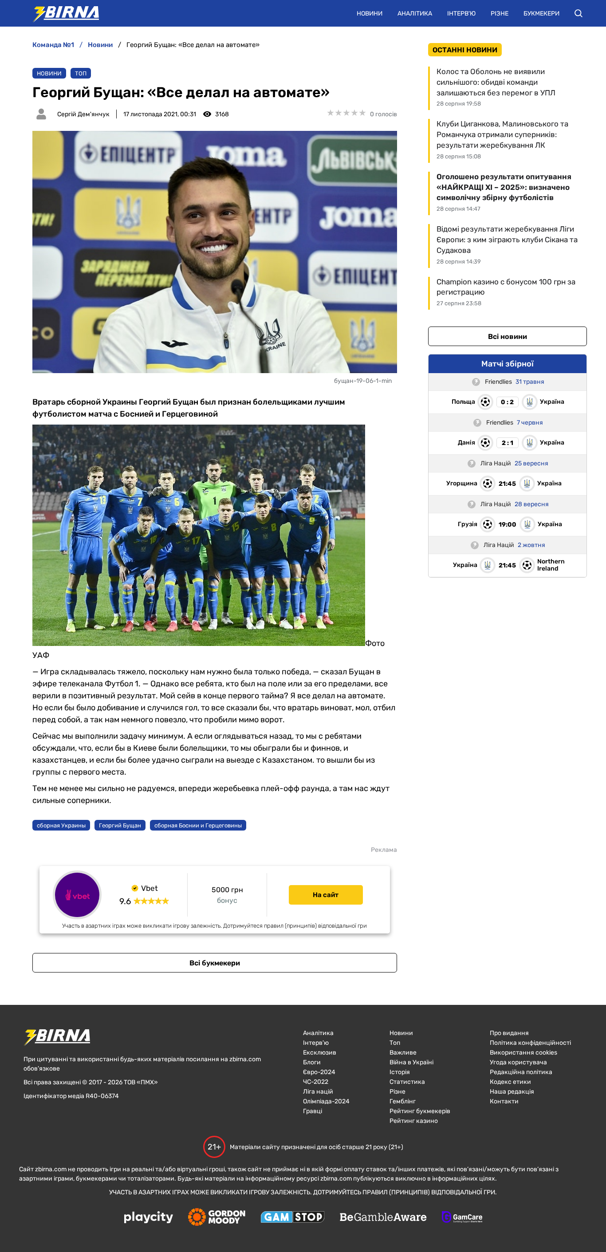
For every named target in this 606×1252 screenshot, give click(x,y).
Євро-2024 (319, 1072)
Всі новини (507, 336)
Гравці (312, 1111)
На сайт (325, 895)
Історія (400, 1072)
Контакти (504, 1101)
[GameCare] (462, 1217)
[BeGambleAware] (383, 1218)
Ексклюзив (319, 1052)
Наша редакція (512, 1091)
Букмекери (541, 13)
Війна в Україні (411, 1062)
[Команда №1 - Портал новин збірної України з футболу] (61, 13)
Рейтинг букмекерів (420, 1111)
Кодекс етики (510, 1082)
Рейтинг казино (414, 1121)
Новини (369, 13)
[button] (578, 13)
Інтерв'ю (461, 13)
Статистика (407, 1082)
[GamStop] (292, 1217)
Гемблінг (403, 1101)
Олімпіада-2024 (326, 1101)
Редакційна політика (521, 1072)
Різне (499, 13)
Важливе (403, 1052)
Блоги (312, 1062)
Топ (81, 73)
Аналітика (414, 13)
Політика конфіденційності (530, 1043)
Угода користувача (518, 1062)
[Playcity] (148, 1218)
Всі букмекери (214, 963)
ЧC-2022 (315, 1082)
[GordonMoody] (216, 1218)
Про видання (509, 1033)
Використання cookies (523, 1052)
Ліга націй (318, 1091)
